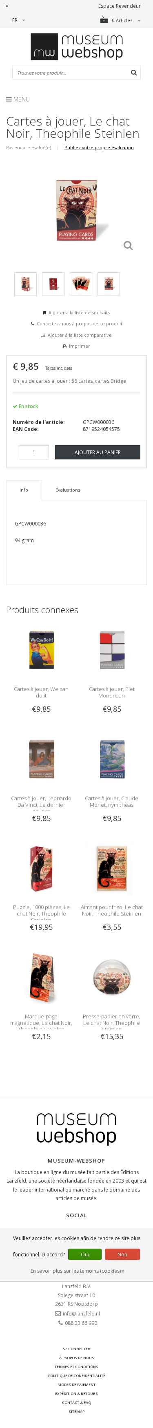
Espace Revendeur (119, 5)
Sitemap (76, 1411)
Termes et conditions (76, 1366)
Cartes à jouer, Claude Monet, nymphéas (111, 801)
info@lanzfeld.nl (81, 1313)
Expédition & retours (76, 1393)
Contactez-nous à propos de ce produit (79, 323)
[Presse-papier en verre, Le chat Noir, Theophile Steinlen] (112, 976)
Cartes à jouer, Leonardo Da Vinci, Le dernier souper (41, 805)
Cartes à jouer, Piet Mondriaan (112, 692)
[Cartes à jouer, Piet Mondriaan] (112, 649)
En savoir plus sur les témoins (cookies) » (77, 1270)
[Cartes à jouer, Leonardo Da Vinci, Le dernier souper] (41, 758)
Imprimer (79, 346)
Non (122, 1254)
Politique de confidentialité (76, 1375)
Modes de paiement (76, 1384)
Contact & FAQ (76, 1402)
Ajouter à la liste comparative (80, 335)
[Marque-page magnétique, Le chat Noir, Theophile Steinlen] (41, 976)
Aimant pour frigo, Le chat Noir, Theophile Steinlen (112, 910)
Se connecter (76, 1348)
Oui (85, 1254)
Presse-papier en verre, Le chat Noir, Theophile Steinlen (111, 1023)
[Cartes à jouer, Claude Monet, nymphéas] (112, 758)
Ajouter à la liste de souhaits (79, 312)
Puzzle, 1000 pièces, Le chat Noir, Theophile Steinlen (41, 913)
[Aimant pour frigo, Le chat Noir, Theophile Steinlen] (112, 867)
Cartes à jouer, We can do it (41, 692)
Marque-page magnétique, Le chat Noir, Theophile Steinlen (41, 1023)
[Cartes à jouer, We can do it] (41, 649)
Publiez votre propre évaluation (99, 147)
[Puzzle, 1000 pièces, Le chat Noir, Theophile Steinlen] (41, 867)
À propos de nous (76, 1357)
